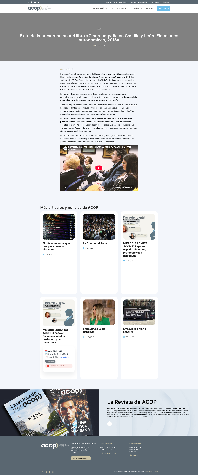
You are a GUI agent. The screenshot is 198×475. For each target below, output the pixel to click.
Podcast (149, 8)
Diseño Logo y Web (151, 471)
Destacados (100, 45)
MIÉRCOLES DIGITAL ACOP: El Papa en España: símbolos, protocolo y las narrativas (136, 249)
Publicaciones (118, 8)
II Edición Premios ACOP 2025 (116, 2)
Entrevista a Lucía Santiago (94, 330)
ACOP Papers (133, 449)
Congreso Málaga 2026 (139, 2)
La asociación (99, 8)
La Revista (135, 8)
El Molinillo (132, 451)
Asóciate (162, 8)
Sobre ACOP (104, 447)
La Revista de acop (108, 453)
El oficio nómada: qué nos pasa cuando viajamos (56, 246)
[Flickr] (35, 2)
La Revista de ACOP (135, 447)
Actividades (155, 2)
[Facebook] (31, 2)
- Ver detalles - (64, 357)
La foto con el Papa (95, 243)
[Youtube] (38, 2)
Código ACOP (110, 449)
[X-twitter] (28, 2)
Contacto (166, 2)
